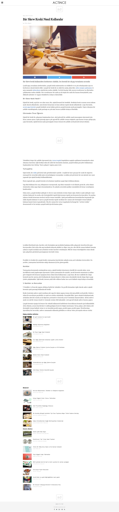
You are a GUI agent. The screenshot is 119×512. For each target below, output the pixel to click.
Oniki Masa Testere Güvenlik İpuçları (43, 370)
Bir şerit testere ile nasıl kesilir (42, 317)
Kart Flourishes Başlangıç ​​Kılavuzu (43, 406)
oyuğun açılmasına (85, 88)
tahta (77, 88)
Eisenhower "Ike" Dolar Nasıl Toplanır (44, 439)
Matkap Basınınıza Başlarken (41, 324)
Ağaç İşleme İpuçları (28, 15)
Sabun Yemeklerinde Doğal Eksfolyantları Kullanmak (48, 421)
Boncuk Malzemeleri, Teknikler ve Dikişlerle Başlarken (48, 390)
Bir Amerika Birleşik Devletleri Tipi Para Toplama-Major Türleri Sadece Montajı (56, 413)
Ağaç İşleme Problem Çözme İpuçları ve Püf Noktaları (48, 347)
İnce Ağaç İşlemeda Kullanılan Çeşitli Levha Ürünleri (48, 339)
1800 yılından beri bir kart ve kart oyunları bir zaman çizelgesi (51, 462)
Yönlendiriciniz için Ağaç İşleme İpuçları (44, 362)
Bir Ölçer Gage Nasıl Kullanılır (41, 332)
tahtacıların (36, 90)
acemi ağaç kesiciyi (29, 107)
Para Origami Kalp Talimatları (41, 454)
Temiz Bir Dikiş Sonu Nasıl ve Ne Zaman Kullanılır (47, 447)
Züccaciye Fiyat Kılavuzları (40, 469)
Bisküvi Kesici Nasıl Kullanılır (41, 355)
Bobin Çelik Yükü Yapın (39, 431)
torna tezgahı (56, 160)
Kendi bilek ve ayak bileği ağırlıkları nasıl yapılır (46, 477)
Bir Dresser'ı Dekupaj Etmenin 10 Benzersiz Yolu (47, 484)
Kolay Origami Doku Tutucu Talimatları (44, 398)
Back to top (59, 504)
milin (35, 173)
